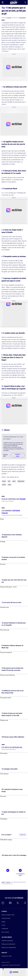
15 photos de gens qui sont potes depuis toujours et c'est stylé (12, 714)
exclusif (4, 484)
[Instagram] (3, 903)
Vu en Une (9, 17)
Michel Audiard (21, 481)
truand (9, 484)
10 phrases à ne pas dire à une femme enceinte (13, 558)
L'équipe (3, 922)
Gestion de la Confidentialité (9, 947)
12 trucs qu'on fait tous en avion (11, 602)
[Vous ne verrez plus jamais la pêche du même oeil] (8, 871)
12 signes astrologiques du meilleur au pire (14, 813)
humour (4, 481)
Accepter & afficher (17, 455)
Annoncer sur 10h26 (7, 956)
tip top (14, 481)
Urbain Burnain (22, 17)
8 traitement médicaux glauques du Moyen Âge (12, 646)
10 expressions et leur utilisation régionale (12, 536)
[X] (17, 903)
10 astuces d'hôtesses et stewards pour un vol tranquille (14, 624)
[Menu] (3, 2)
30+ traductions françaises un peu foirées (12, 790)
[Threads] (25, 903)
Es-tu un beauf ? (7, 835)
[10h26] (14, 2)
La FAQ (3, 925)
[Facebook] (10, 903)
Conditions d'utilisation (7, 940)
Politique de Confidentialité (8, 944)
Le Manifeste (5, 928)
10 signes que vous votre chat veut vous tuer (14, 581)
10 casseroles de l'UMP (20, 874)
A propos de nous (6, 918)
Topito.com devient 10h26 (8, 915)
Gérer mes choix (5, 455)
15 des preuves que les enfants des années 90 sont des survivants (12, 669)
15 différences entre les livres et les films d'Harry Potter (12, 692)
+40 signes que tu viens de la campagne (14, 855)
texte (9, 481)
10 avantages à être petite (9, 769)
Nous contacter (5, 932)
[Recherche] (25, 2)
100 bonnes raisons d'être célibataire (13, 737)
